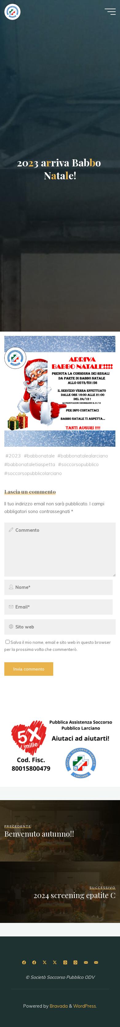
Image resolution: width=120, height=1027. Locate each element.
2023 (15, 456)
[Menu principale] (110, 12)
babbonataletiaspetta (31, 464)
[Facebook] (24, 962)
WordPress (84, 1006)
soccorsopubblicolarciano (34, 473)
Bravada (58, 1006)
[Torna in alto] (96, 1003)
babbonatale (41, 456)
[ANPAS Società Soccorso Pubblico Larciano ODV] (12, 11)
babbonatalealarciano (84, 456)
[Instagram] (65, 962)
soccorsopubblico (80, 464)
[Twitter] (44, 962)
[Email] (85, 962)
